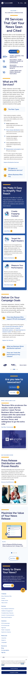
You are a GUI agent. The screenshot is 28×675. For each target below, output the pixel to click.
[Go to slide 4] (15, 369)
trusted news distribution (12, 326)
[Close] (26, 659)
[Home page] (7, 3)
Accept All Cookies (14, 672)
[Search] (18, 3)
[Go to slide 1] (10, 369)
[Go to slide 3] (14, 369)
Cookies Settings (14, 668)
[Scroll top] (23, 590)
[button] (14, 109)
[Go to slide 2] (12, 369)
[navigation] (25, 3)
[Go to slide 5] (17, 369)
